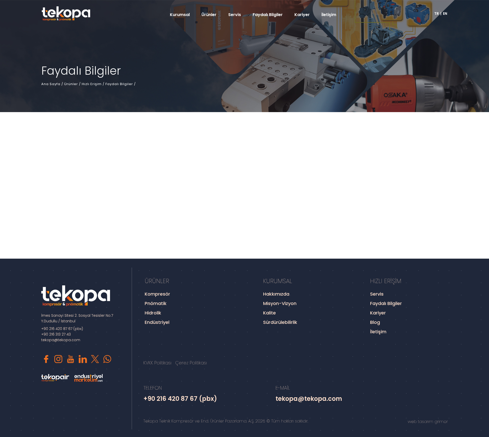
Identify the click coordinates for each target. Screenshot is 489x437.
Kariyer (302, 15)
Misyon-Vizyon (279, 303)
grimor (441, 422)
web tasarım (420, 422)
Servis (234, 15)
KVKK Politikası (157, 363)
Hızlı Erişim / (93, 84)
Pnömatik (156, 303)
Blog (375, 322)
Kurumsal (180, 15)
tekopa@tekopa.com (60, 339)
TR (436, 13)
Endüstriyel (157, 322)
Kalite (269, 313)
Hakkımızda (276, 294)
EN (445, 13)
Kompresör (157, 294)
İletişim (328, 15)
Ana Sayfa (51, 84)
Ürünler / (73, 84)
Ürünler (208, 15)
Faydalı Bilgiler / (120, 84)
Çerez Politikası (191, 363)
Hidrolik (153, 313)
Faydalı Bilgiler (268, 15)
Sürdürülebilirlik (280, 322)
